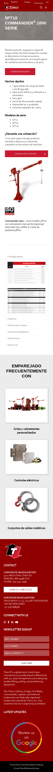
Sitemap (40, 765)
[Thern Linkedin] (12, 622)
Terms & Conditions (28, 765)
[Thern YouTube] (16, 622)
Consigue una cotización (25, 154)
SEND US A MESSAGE (20, 589)
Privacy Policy (15, 765)
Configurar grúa (20, 71)
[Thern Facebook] (8, 622)
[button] (39, 7)
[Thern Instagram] (5, 622)
